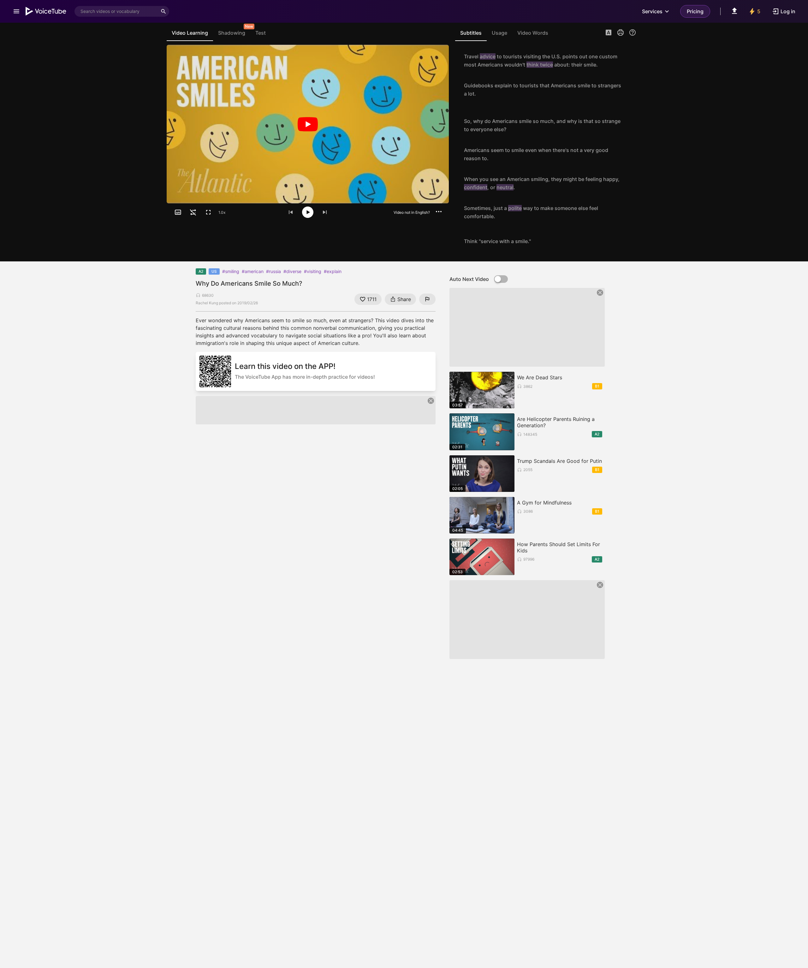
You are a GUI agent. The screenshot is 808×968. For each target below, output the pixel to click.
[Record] (629, 60)
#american (253, 271)
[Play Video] (308, 124)
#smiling (230, 271)
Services (652, 11)
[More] (438, 211)
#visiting (312, 271)
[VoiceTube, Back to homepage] (46, 11)
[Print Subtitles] (620, 32)
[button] (608, 33)
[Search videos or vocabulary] (163, 11)
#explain (333, 271)
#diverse (292, 271)
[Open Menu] (16, 11)
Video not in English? (412, 212)
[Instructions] (632, 32)
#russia (273, 271)
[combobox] (116, 11)
